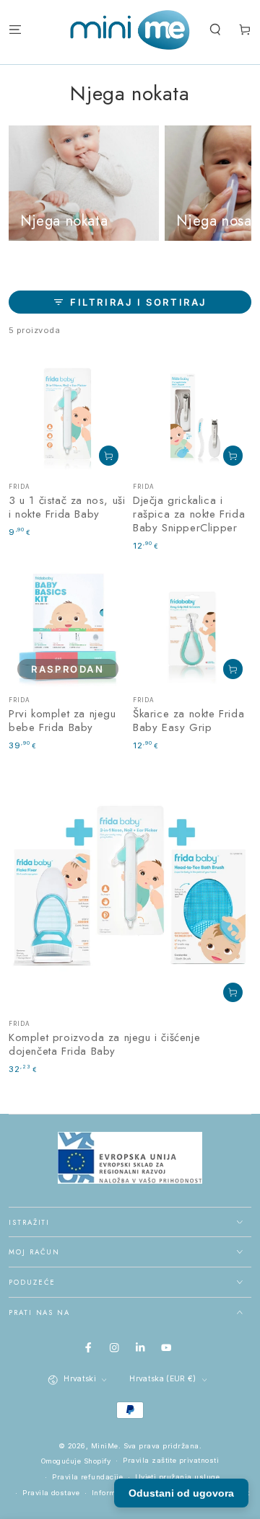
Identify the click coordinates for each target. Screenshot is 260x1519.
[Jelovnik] (15, 30)
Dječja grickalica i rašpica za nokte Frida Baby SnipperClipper (189, 514)
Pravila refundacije (87, 1477)
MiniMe (104, 1446)
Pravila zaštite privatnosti (171, 1460)
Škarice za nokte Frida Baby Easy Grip (188, 720)
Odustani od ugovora (181, 1493)
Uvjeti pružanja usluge (177, 1477)
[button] (215, 30)
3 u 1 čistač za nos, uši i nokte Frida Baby (67, 507)
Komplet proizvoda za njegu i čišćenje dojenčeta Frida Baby (104, 1044)
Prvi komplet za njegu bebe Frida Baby (62, 720)
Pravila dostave (50, 1493)
